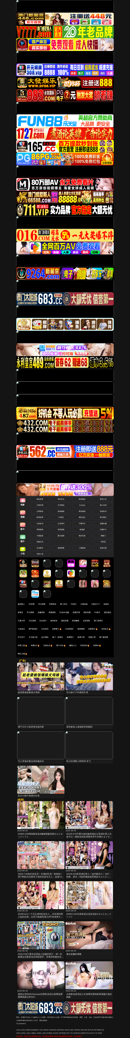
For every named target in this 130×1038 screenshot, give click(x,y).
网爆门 (103, 536)
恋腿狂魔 (103, 523)
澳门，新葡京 (57, 637)
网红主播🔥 (22, 653)
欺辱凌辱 (40, 517)
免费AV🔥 (97, 645)
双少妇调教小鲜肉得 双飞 (78, 761)
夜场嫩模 (75, 620)
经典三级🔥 (22, 645)
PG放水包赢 (64, 612)
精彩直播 (87, 612)
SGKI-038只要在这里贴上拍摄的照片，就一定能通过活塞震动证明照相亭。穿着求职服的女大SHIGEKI (41, 957)
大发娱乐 (21, 629)
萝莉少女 (103, 499)
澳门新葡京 (98, 620)
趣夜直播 (64, 620)
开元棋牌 (41, 604)
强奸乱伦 (61, 499)
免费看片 (70, 637)
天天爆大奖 (33, 637)
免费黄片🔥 (93, 629)
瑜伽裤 (82, 529)
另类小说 (40, 554)
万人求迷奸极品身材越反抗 (31, 761)
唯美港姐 (82, 511)
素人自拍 (103, 505)
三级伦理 (40, 505)
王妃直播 (32, 620)
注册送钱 (84, 604)
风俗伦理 (103, 548)
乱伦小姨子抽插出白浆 (29, 795)
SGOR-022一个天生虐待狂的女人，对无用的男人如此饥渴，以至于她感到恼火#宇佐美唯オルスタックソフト (40, 916)
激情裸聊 (81, 629)
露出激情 (61, 536)
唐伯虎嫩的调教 (74, 954)
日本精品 (61, 505)
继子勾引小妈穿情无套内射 (31, 726)
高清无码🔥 (85, 645)
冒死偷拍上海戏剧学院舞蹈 (79, 726)
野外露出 (103, 517)
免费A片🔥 (35, 645)
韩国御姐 (61, 511)
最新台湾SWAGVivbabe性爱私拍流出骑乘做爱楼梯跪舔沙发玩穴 (40, 995)
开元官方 (21, 637)
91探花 (61, 517)
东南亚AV (103, 511)
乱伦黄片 (43, 620)
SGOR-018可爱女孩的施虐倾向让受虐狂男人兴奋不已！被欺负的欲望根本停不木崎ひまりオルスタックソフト (89, 836)
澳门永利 (63, 604)
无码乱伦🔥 (106, 629)
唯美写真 (82, 536)
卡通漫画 (40, 536)
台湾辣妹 (40, 511)
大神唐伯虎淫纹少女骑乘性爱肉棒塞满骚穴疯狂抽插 (89, 995)
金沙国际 (44, 637)
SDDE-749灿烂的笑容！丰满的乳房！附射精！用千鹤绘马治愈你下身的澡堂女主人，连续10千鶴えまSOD (40, 876)
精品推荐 (40, 499)
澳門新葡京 (33, 629)
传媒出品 (40, 541)
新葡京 (20, 612)
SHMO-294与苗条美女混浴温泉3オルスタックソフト (88, 915)
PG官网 (32, 604)
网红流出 (82, 517)
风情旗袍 (40, 529)
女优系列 (61, 523)
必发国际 (86, 620)
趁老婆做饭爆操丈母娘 (29, 692)
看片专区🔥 (61, 645)
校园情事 (61, 548)
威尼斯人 (21, 604)
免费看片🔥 (57, 629)
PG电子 (74, 604)
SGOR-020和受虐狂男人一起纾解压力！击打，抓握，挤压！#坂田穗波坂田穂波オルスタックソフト (88, 876)
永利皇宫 (44, 629)
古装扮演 (40, 523)
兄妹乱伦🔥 (48, 645)
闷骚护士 (103, 529)
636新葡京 (69, 629)
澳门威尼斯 (103, 637)
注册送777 (95, 604)
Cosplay (82, 505)
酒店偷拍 (107, 612)
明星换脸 (61, 529)
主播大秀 (21, 620)
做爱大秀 (81, 637)
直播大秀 (92, 637)
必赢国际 (41, 612)
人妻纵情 (82, 548)
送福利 (106, 604)
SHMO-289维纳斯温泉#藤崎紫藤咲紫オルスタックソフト (40, 835)
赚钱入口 (73, 645)
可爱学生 (82, 523)
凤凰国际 (52, 612)
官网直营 (52, 604)
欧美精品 (82, 499)
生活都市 (40, 548)
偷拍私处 (54, 620)
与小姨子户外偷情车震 (77, 692)
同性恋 (103, 541)
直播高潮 (76, 612)
